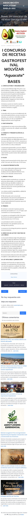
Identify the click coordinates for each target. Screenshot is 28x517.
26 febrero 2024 (10, 45)
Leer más (15, 351)
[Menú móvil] (23, 5)
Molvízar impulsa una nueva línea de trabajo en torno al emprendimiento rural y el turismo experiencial (14, 367)
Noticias (15, 277)
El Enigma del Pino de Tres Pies (10, 496)
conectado (17, 305)
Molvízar (22, 285)
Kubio (22, 514)
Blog (12, 277)
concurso (11, 285)
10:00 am (17, 45)
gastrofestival (17, 285)
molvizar (3, 45)
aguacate (6, 285)
